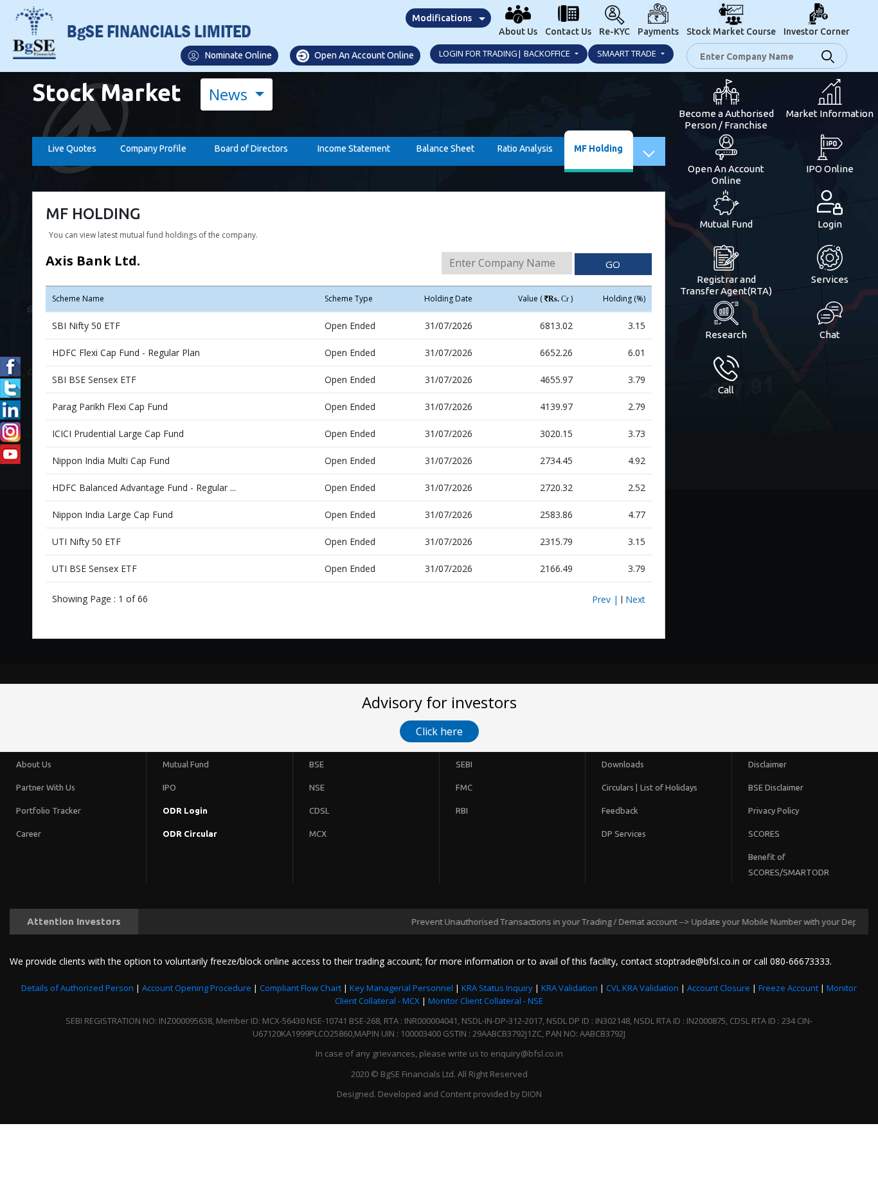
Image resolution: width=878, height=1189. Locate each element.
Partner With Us (45, 787)
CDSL (319, 810)
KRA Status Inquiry (497, 988)
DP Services (624, 833)
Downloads (623, 764)
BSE (316, 764)
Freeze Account (788, 988)
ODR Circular (190, 833)
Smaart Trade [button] (627, 53)
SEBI (464, 764)
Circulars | (620, 787)
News (230, 94)
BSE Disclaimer (775, 787)
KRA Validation (569, 988)
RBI (462, 810)
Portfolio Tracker (48, 810)
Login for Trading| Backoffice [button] (505, 53)
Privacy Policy (773, 810)
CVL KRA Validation (642, 988)
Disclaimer (767, 764)
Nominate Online (237, 55)
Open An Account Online (363, 55)
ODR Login (185, 810)
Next (635, 599)
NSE (317, 787)
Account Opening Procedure (196, 988)
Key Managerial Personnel (401, 988)
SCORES (764, 833)
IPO (169, 787)
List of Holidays (668, 787)
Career (28, 833)
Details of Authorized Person (77, 988)
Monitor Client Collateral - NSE (485, 1000)
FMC (464, 787)
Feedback (620, 810)
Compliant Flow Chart (300, 988)
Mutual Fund (186, 764)
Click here (439, 731)
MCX (318, 833)
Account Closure (718, 988)
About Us (33, 764)
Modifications (442, 18)
